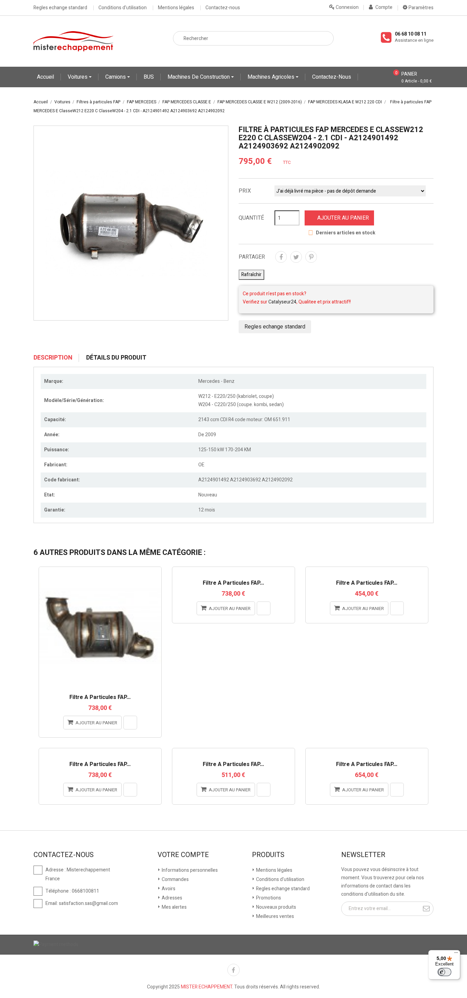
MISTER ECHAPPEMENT (206, 986)
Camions (116, 77)
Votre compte (183, 855)
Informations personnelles (189, 870)
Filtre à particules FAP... (100, 698)
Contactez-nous (222, 7)
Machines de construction (199, 77)
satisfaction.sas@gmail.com (88, 903)
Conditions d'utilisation (122, 7)
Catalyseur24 (282, 302)
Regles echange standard (60, 7)
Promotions (268, 898)
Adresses (171, 898)
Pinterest (311, 257)
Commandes (175, 879)
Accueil (45, 77)
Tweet (296, 257)
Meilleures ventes (274, 916)
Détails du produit (116, 358)
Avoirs (168, 888)
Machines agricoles (272, 77)
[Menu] (456, 954)
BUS (149, 77)
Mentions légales (176, 7)
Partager (281, 257)
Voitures (78, 77)
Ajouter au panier (343, 218)
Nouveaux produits (275, 907)
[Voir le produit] (130, 722)
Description (53, 358)
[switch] (444, 972)
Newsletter (363, 855)
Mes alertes (174, 907)
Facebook (233, 970)
